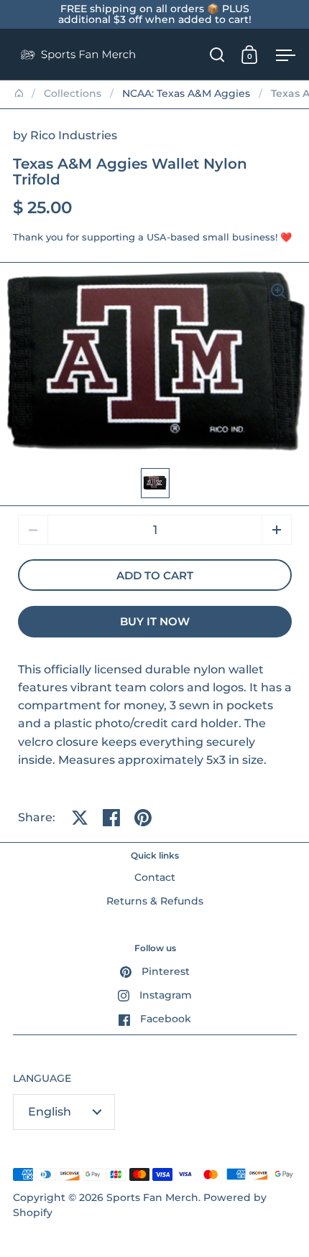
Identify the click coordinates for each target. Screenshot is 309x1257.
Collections (72, 93)
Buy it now (155, 621)
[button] (277, 530)
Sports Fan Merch (152, 1197)
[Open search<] (217, 54)
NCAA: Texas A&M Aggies (186, 93)
